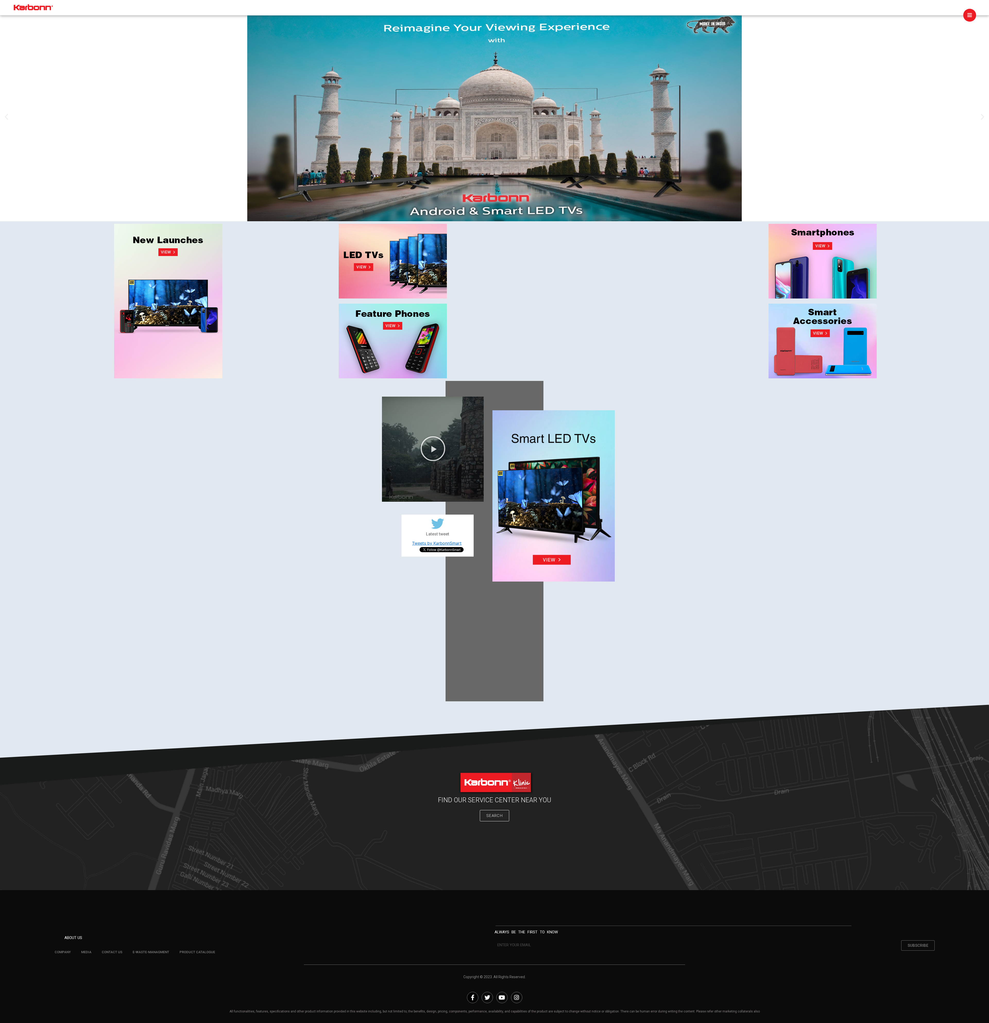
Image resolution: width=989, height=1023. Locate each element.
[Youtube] (502, 997)
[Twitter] (487, 997)
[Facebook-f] (472, 997)
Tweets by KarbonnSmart (437, 543)
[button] (6, 117)
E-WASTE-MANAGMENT (151, 952)
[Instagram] (516, 997)
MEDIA (86, 952)
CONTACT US (112, 952)
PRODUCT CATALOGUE (197, 952)
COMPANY (63, 952)
